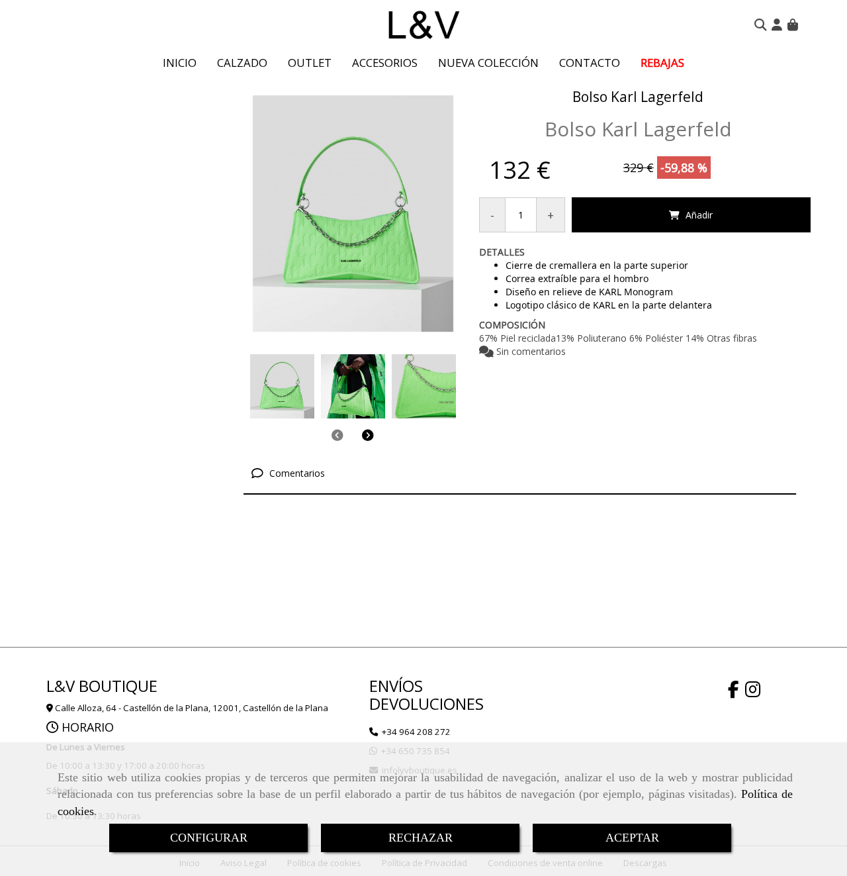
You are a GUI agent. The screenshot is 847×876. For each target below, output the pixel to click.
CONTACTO (589, 62)
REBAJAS (662, 62)
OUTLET (310, 62)
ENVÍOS (396, 686)
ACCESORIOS (385, 62)
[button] (777, 24)
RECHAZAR (420, 837)
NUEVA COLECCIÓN (488, 62)
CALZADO (242, 62)
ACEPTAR (632, 837)
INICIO (180, 62)
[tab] (520, 473)
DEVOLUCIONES (426, 703)
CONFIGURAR (208, 837)
